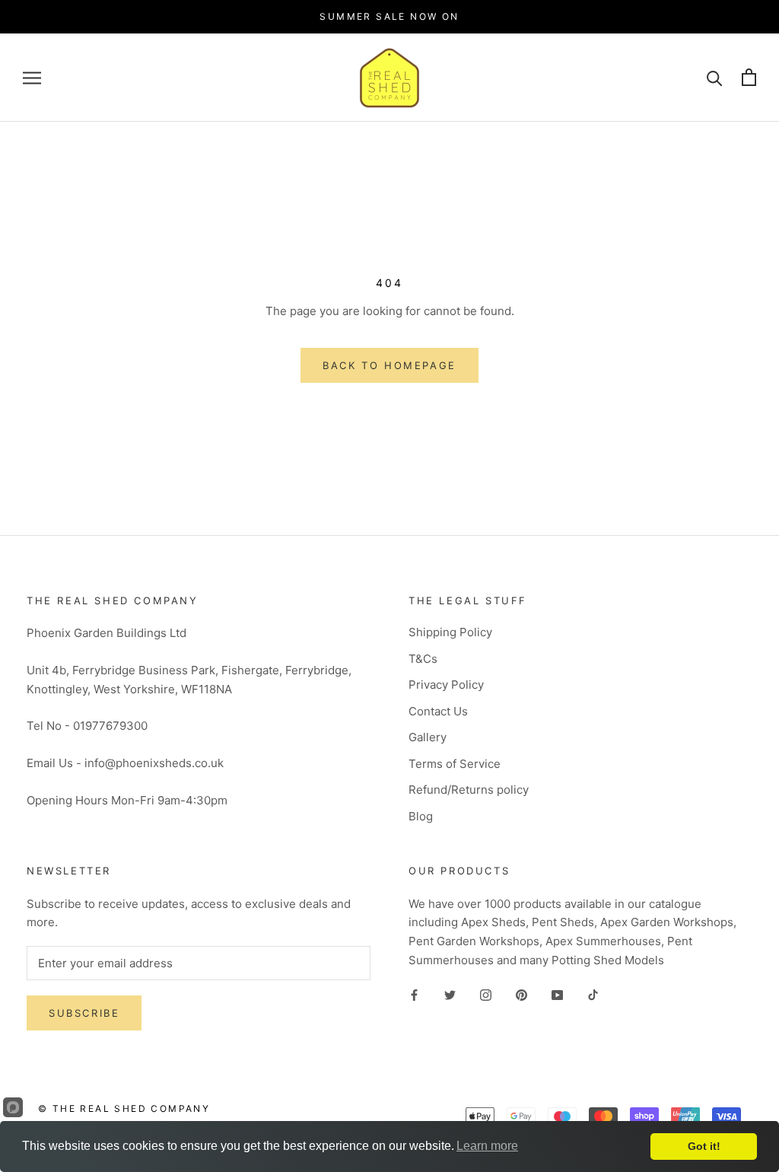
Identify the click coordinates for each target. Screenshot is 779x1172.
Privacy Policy (446, 684)
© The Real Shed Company (124, 1108)
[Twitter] (450, 995)
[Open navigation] (32, 77)
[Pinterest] (521, 995)
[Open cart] (749, 77)
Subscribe (84, 1013)
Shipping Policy (450, 632)
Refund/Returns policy (469, 789)
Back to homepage (389, 365)
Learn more (487, 1145)
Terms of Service (455, 763)
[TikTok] (593, 995)
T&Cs (423, 658)
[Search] (715, 77)
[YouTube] (557, 995)
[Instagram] (485, 995)
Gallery (428, 737)
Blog (421, 816)
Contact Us (438, 711)
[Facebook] (414, 995)
